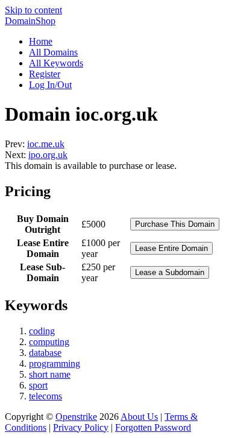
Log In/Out (50, 85)
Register (44, 74)
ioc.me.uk (45, 144)
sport (38, 385)
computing (49, 342)
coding (42, 331)
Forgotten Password (153, 427)
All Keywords (56, 63)
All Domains (53, 52)
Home (40, 41)
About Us (139, 416)
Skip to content (33, 10)
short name (50, 374)
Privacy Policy (80, 427)
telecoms (45, 396)
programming (54, 363)
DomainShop (30, 21)
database (45, 353)
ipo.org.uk (47, 155)
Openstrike (76, 416)
